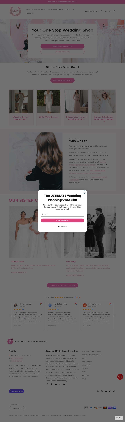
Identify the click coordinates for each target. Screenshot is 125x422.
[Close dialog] (84, 192)
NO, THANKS (62, 226)
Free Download (62, 220)
